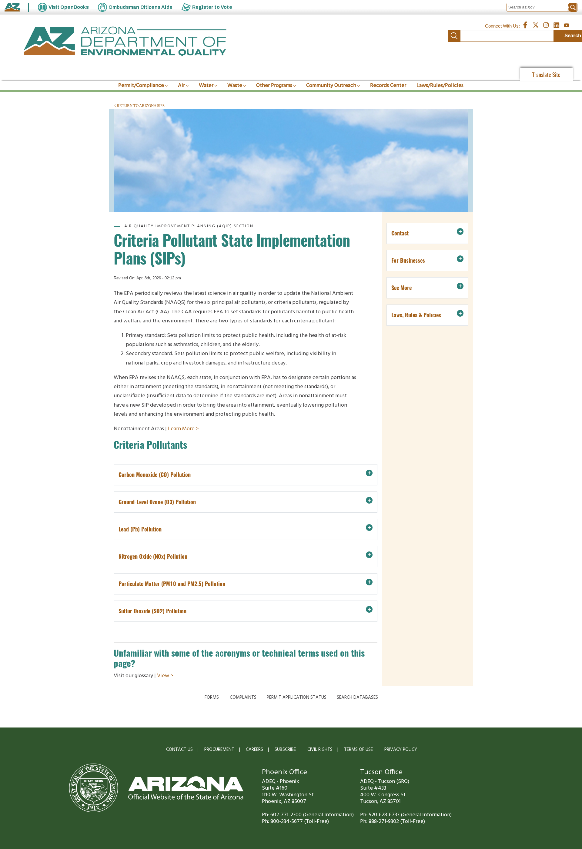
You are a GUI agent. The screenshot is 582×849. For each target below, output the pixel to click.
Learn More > (183, 428)
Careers (254, 749)
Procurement (219, 749)
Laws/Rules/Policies (439, 85)
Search (454, 36)
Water (206, 85)
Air (181, 85)
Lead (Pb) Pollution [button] (140, 529)
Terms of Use (358, 749)
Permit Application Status (296, 697)
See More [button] (401, 287)
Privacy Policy (400, 749)
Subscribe (285, 749)
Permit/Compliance (141, 85)
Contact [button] (400, 233)
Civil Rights (320, 749)
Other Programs (274, 85)
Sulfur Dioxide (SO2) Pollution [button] (152, 611)
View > (165, 675)
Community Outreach (331, 85)
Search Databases (357, 697)
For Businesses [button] (408, 260)
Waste (234, 85)
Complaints (243, 697)
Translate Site (546, 74)
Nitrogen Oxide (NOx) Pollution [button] (153, 556)
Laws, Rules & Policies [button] (416, 315)
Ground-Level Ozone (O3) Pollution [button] (157, 502)
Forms (212, 697)
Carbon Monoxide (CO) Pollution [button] (155, 474)
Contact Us (179, 749)
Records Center (388, 85)
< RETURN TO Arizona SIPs (139, 105)
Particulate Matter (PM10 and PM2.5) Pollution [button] (172, 584)
